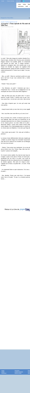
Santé (27, 6)
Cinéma (24, 4)
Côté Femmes (21, 6)
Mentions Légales (18, 373)
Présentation (17, 370)
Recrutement (3, 373)
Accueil (2, 370)
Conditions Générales (19, 371)
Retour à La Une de (12, 209)
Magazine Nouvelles (7, 18)
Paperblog (7, 5)
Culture (19, 4)
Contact (2, 371)
